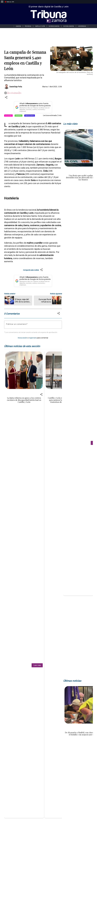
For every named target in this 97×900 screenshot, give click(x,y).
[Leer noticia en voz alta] (5, 93)
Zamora (18, 26)
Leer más (37, 665)
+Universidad (82, 26)
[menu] (2, 2)
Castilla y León (40, 26)
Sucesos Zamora (54, 26)
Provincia (28, 26)
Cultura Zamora (68, 26)
